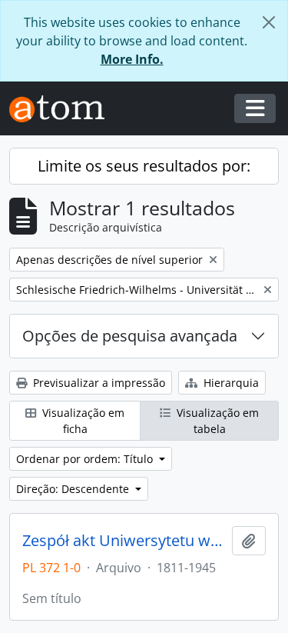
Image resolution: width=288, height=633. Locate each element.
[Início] (63, 108)
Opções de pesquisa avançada (129, 335)
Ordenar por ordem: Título (86, 458)
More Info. (132, 59)
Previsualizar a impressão (97, 382)
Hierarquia (229, 382)
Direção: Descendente (74, 488)
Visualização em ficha (81, 420)
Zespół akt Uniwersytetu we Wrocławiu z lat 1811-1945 (124, 540)
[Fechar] (268, 22)
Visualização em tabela (216, 420)
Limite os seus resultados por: (144, 165)
